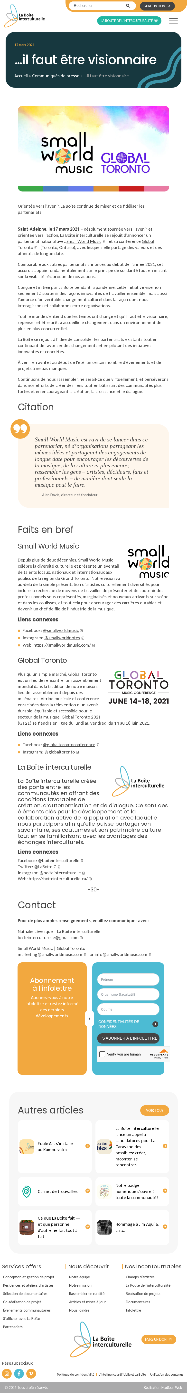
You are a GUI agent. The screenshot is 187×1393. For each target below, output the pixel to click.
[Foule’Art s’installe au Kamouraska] (26, 1146)
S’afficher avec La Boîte (21, 1318)
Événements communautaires (27, 1310)
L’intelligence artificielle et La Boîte (122, 1374)
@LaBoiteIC (45, 866)
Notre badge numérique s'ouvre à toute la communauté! (136, 1191)
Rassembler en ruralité (86, 1293)
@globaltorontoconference (69, 744)
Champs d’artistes (140, 1276)
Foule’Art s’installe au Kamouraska (55, 1146)
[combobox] (97, 5)
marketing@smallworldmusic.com (50, 954)
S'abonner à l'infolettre (130, 1038)
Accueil (21, 76)
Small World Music (83, 241)
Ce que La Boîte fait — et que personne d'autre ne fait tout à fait (59, 1227)
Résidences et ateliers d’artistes (28, 1285)
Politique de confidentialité (75, 1374)
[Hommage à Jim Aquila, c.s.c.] (104, 1227)
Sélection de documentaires (25, 1293)
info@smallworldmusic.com (121, 954)
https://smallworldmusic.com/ (62, 645)
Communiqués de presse (55, 76)
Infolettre (133, 1310)
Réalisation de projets (143, 1293)
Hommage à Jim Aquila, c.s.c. (137, 1227)
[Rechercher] (131, 5)
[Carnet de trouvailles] (26, 1191)
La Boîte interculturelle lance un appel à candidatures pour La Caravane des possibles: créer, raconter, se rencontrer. (137, 1146)
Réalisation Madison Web (163, 1387)
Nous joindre (79, 1310)
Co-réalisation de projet (22, 1301)
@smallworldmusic (61, 630)
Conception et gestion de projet (28, 1276)
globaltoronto (61, 752)
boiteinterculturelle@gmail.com (48, 937)
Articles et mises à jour (87, 1301)
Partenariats (13, 1326)
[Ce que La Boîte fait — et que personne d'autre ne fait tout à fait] (26, 1227)
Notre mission (80, 1285)
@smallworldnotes (62, 637)
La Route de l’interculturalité (148, 1285)
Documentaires (138, 1301)
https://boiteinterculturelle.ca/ (58, 878)
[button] (169, 20)
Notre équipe (79, 1276)
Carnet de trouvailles (58, 1191)
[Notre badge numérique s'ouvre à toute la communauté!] (104, 1191)
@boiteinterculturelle (58, 860)
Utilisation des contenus (166, 1374)
